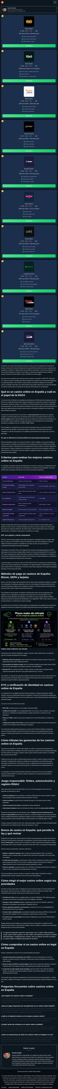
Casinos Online (36, 1071)
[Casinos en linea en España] (2, 2)
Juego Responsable (13, 1087)
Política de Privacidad (27, 1087)
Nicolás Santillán (12, 8)
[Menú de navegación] (55, 2)
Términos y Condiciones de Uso (43, 1087)
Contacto (3, 1087)
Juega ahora (29, 45)
